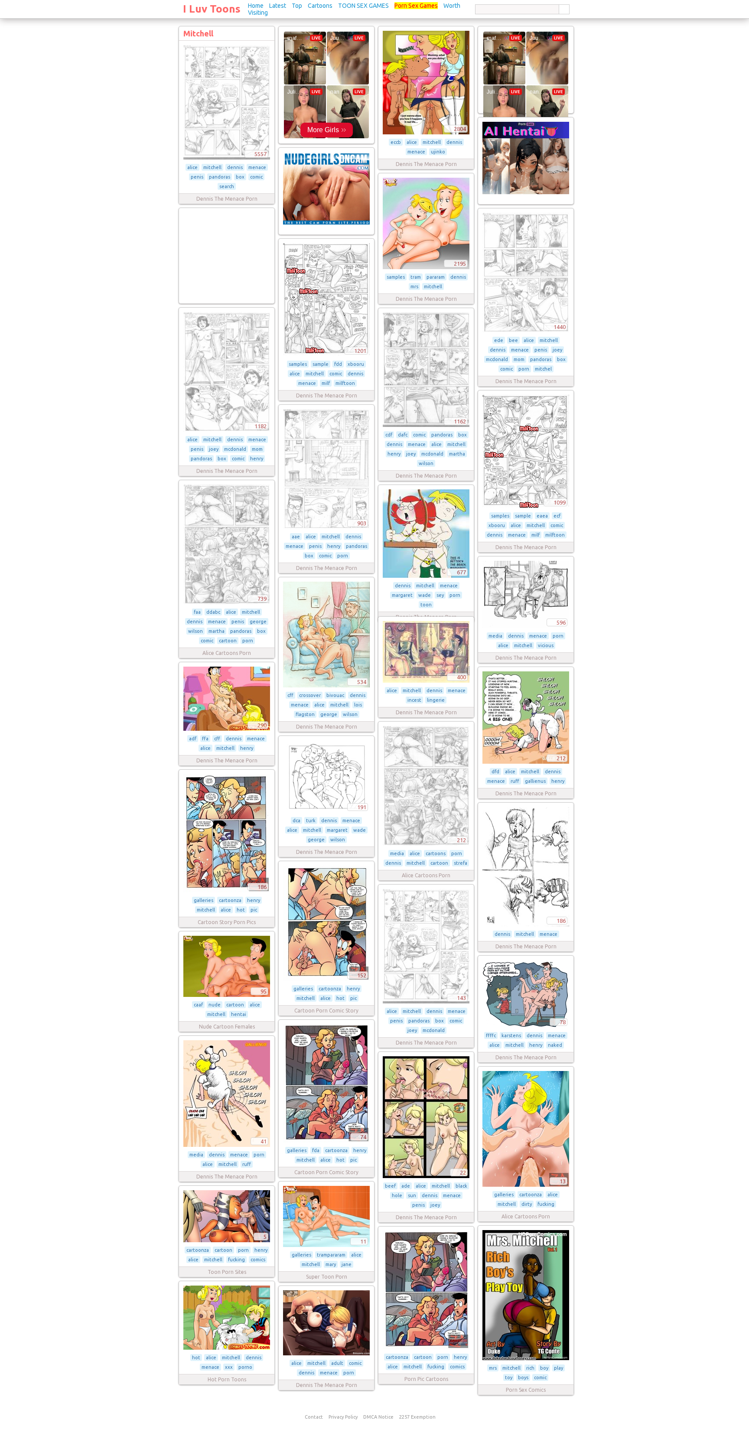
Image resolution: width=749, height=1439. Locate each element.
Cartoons (320, 5)
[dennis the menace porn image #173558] (326, 1353)
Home (256, 5)
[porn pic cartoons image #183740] (426, 1347)
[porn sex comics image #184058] (525, 1358)
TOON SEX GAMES (363, 5)
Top (297, 5)
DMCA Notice (378, 1416)
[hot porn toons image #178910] (226, 1348)
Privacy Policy (343, 1416)
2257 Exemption (417, 1416)
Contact (314, 1416)
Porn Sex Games (416, 5)
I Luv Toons (212, 9)
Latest (277, 5)
